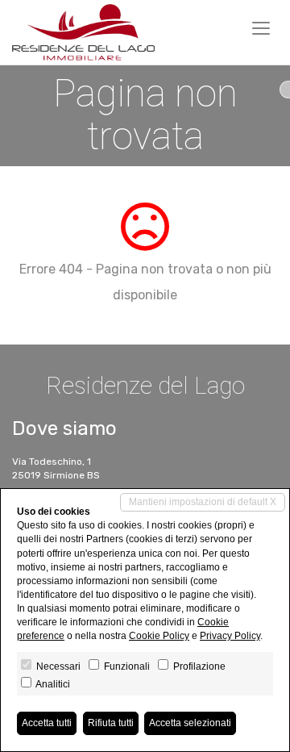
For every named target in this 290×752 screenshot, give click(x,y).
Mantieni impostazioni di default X (202, 502)
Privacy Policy (230, 635)
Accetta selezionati (190, 723)
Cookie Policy (159, 635)
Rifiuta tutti (111, 723)
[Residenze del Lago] (83, 32)
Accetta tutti (47, 723)
